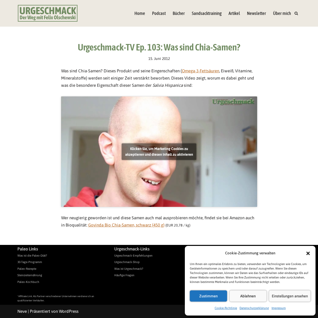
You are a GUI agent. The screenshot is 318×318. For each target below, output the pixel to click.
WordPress (69, 311)
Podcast (159, 13)
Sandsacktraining (207, 13)
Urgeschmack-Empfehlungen (133, 255)
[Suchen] (296, 13)
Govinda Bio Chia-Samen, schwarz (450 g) (126, 225)
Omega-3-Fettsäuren (200, 70)
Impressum (279, 308)
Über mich (282, 13)
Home (139, 13)
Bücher (179, 13)
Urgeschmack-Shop (127, 262)
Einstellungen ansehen (290, 296)
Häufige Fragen (124, 275)
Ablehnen (248, 296)
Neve (22, 311)
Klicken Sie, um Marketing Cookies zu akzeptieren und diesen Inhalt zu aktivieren (159, 151)
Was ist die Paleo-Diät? (32, 255)
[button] (308, 253)
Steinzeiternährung (29, 275)
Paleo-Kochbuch (28, 282)
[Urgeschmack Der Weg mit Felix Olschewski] (47, 13)
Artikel (234, 13)
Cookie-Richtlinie (226, 308)
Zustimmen (208, 296)
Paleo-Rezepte (26, 269)
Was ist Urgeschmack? (128, 269)
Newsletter (256, 13)
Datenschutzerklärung (254, 308)
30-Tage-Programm (29, 262)
